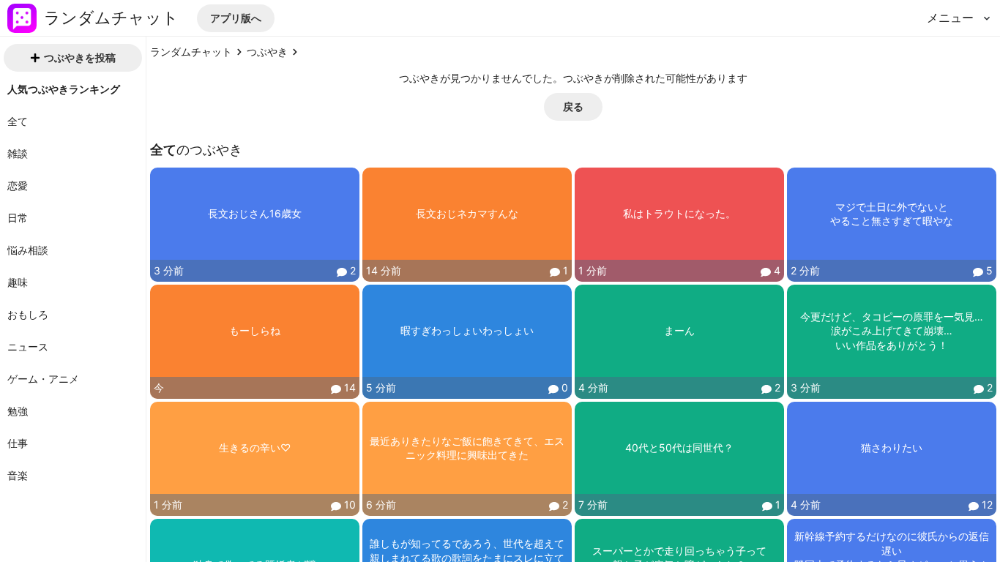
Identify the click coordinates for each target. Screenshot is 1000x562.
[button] (236, 18)
